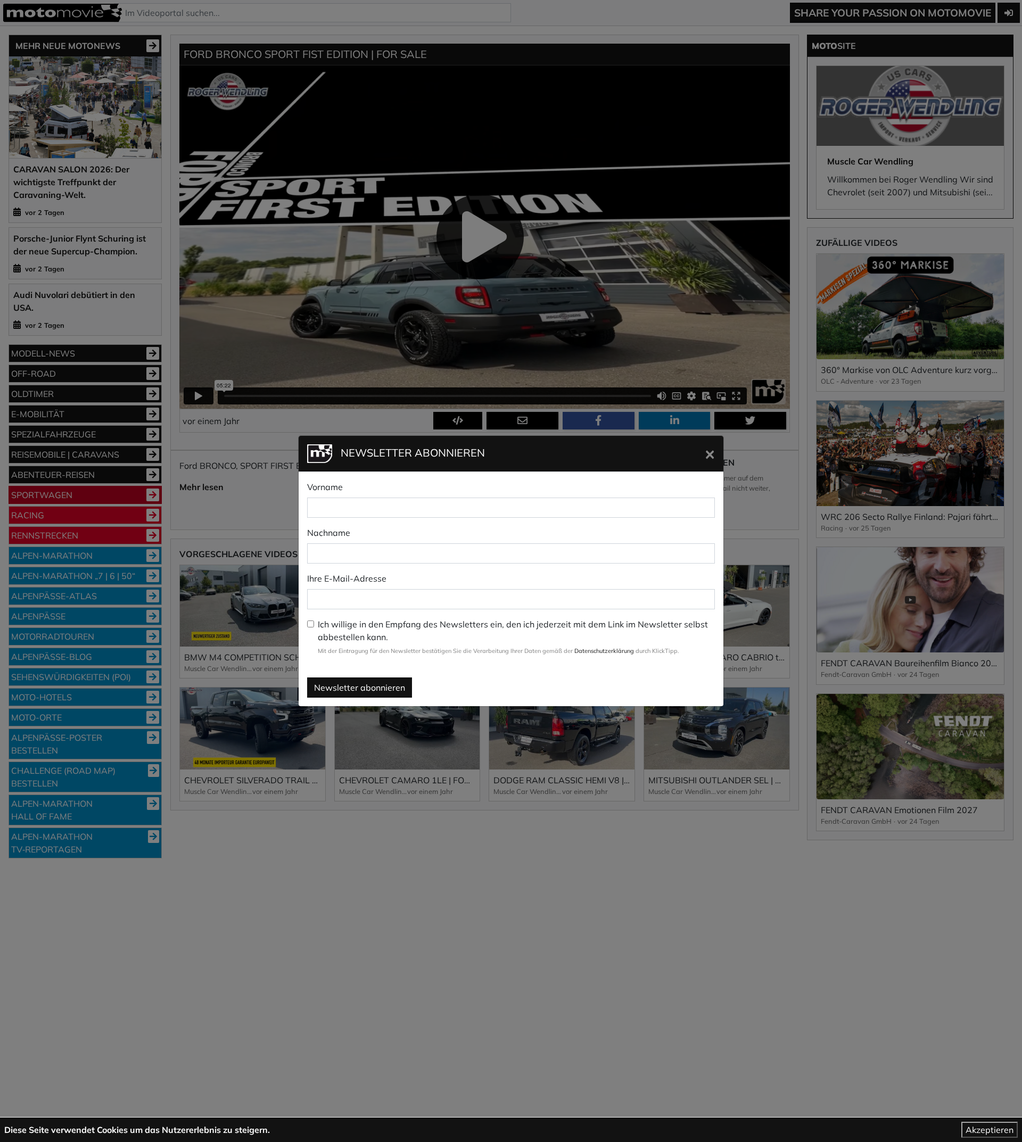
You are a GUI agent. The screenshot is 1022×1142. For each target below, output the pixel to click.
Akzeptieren (989, 1129)
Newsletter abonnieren (359, 687)
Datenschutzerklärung (604, 651)
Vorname (325, 487)
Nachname (328, 532)
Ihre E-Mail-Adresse (346, 578)
